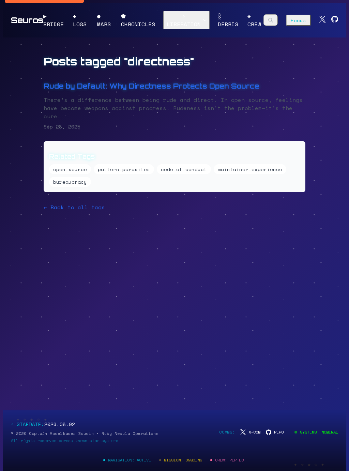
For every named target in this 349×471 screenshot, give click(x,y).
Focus (298, 20)
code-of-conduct (184, 169)
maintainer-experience (250, 169)
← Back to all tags (74, 207)
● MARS (104, 20)
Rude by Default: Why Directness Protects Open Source (151, 86)
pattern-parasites (124, 169)
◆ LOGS (80, 20)
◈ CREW (254, 20)
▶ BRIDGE (53, 20)
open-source (70, 169)
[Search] (270, 20)
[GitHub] (334, 20)
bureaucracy (70, 181)
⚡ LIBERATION (184, 20)
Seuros (27, 20)
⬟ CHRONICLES (138, 20)
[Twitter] (322, 20)
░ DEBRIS (228, 20)
